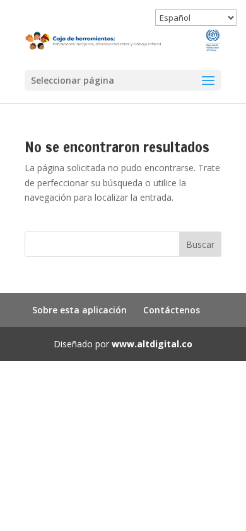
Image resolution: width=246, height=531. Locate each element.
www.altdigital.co (152, 344)
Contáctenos (171, 310)
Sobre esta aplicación (79, 310)
